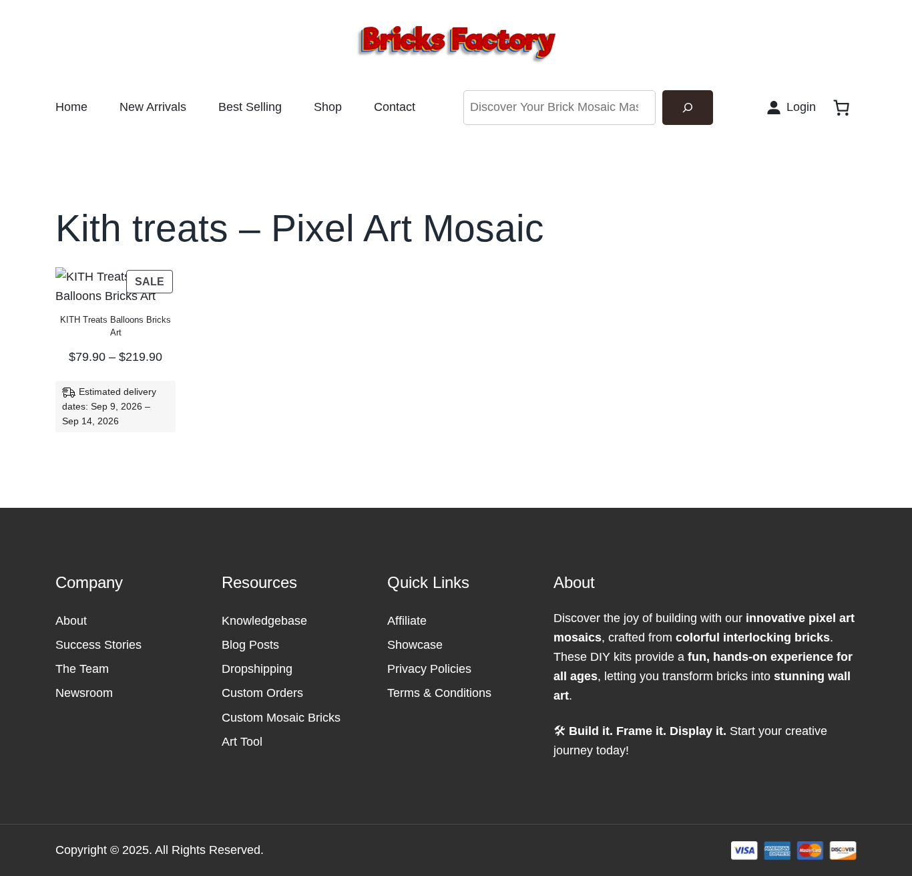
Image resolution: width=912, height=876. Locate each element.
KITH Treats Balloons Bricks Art (115, 326)
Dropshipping (257, 669)
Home (71, 107)
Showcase (415, 644)
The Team (82, 669)
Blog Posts (250, 644)
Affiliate (407, 620)
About (71, 620)
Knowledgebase (264, 620)
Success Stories (98, 644)
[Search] (687, 107)
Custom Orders (262, 693)
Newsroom (84, 693)
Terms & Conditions (439, 693)
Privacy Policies (429, 669)
